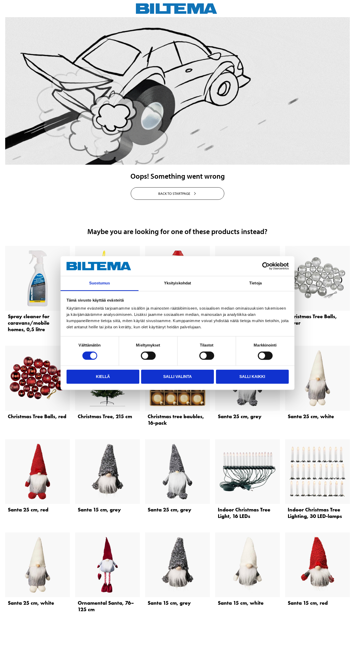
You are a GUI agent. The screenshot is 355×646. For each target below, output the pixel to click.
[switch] (148, 355)
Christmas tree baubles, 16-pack (176, 419)
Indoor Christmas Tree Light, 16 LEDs (244, 513)
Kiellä (103, 376)
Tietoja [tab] (255, 283)
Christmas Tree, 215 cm (105, 416)
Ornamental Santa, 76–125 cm (106, 606)
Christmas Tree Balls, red (37, 416)
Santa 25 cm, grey (239, 416)
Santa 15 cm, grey (99, 509)
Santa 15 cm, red (308, 603)
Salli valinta (177, 376)
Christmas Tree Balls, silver (312, 319)
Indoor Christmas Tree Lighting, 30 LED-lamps (315, 513)
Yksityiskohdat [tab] (177, 283)
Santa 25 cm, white (311, 416)
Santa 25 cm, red (28, 509)
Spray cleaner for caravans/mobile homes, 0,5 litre (28, 323)
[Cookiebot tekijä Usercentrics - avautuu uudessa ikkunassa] (266, 266)
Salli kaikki (252, 376)
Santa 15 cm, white (241, 603)
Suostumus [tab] (99, 283)
